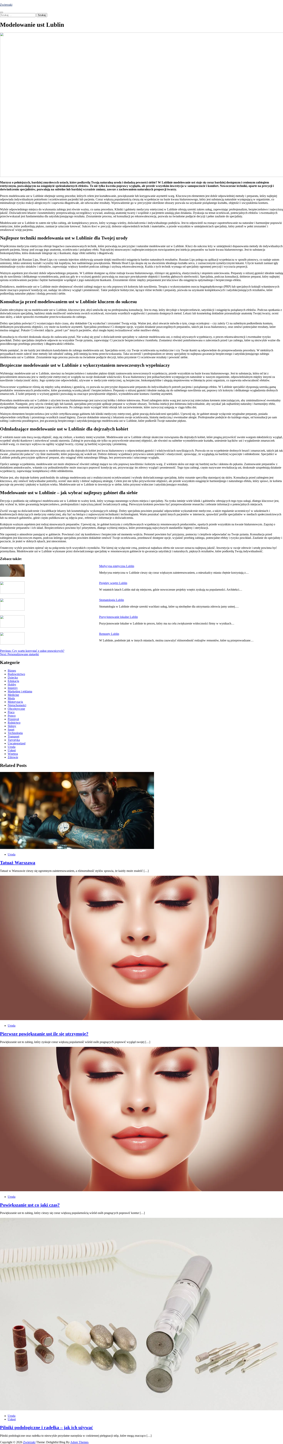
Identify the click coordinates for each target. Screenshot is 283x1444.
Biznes (12, 670)
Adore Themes (79, 1442)
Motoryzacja (15, 701)
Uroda (11, 746)
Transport (13, 736)
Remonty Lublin (109, 633)
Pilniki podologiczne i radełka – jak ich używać (46, 1427)
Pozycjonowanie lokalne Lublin (118, 617)
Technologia (15, 733)
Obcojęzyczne (16, 708)
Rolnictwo (14, 722)
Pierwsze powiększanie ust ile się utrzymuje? (44, 1033)
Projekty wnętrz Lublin (113, 583)
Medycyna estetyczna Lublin (116, 566)
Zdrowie (13, 757)
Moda (11, 698)
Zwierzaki (6, 4)
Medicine (13, 694)
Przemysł (13, 719)
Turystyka (14, 740)
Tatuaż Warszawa (17, 862)
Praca (11, 712)
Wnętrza (13, 753)
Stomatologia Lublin (111, 600)
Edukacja (13, 681)
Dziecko (13, 677)
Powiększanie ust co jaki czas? (30, 1204)
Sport (11, 729)
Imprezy (13, 688)
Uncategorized (16, 743)
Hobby (12, 684)
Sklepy (12, 726)
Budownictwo (16, 674)
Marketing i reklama (20, 691)
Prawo (12, 715)
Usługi (12, 750)
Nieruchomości (17, 705)
